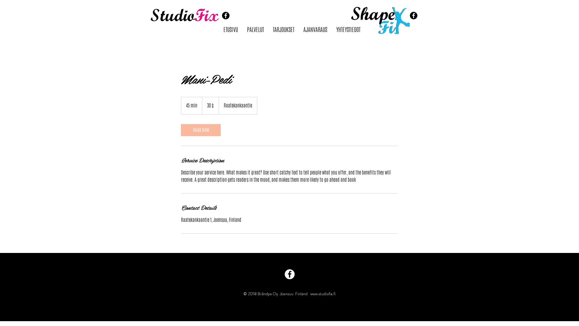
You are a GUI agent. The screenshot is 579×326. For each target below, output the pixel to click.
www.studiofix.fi (323, 294)
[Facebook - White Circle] (290, 274)
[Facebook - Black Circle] (225, 15)
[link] (201, 130)
